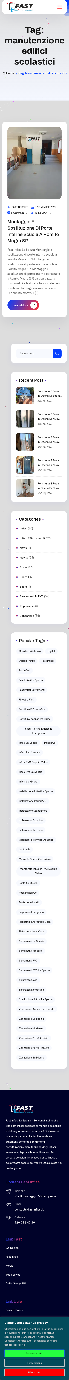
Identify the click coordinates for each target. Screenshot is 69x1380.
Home (10, 73)
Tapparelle (27, 606)
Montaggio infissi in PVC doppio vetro (38, 871)
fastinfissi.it (20, 207)
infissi (38, 212)
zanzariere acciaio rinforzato (36, 1009)
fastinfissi (24, 670)
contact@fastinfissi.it (29, 1209)
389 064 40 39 (25, 1223)
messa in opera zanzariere (35, 859)
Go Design (12, 1248)
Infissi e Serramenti (32, 538)
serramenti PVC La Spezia (34, 970)
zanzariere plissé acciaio (33, 1038)
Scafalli (25, 577)
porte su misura (28, 883)
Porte (47, 212)
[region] (34, 1348)
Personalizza (34, 1362)
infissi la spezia (28, 743)
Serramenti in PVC (32, 596)
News (23, 548)
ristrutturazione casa (31, 931)
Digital (51, 651)
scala (23, 587)
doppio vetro (27, 661)
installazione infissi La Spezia (36, 791)
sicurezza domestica (31, 989)
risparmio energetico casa (35, 922)
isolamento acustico (31, 820)
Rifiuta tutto (34, 1372)
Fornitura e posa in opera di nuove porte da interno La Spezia (49, 486)
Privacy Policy (14, 1310)
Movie (9, 1265)
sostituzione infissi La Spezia (36, 999)
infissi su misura (28, 781)
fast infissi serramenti (32, 690)
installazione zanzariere (33, 810)
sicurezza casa (28, 980)
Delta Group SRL (16, 1283)
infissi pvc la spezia (30, 772)
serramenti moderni (30, 951)
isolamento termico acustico (36, 840)
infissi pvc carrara (29, 752)
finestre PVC (26, 699)
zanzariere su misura (31, 1057)
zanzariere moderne (31, 1028)
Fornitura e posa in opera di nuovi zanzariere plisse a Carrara (49, 463)
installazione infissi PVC (32, 801)
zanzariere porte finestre (34, 1048)
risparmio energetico (31, 912)
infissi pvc (50, 743)
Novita (24, 557)
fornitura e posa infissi (32, 709)
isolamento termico (31, 830)
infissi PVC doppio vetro (33, 762)
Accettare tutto (34, 1353)
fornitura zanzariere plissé (35, 719)
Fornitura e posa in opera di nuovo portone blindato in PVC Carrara (49, 416)
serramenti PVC (28, 960)
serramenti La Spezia (31, 941)
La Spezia (24, 849)
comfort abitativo (30, 651)
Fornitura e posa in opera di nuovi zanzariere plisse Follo (49, 439)
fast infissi (48, 661)
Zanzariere (27, 616)
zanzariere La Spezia (31, 1019)
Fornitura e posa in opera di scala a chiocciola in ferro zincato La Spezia (49, 393)
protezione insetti (29, 902)
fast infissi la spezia (31, 680)
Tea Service (13, 1274)
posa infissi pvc (28, 892)
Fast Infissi (12, 1256)
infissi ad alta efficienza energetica (38, 731)
